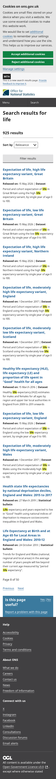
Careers (8, 673)
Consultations (12, 732)
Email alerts (10, 743)
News (6, 685)
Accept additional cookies (28, 54)
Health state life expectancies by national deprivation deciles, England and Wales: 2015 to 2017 (27, 490)
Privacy (7, 644)
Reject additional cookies (28, 62)
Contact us (10, 679)
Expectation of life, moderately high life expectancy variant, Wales (27, 450)
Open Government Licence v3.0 (23, 767)
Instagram (9, 714)
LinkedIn (8, 726)
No (49, 599)
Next (21, 588)
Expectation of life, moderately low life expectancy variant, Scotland (27, 332)
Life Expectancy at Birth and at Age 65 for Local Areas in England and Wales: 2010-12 (26, 535)
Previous (8, 588)
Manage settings (14, 69)
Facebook (9, 720)
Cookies (8, 638)
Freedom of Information (18, 691)
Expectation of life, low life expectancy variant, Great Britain (23, 214)
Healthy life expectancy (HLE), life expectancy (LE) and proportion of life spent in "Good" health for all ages (26, 375)
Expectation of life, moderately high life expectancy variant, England (27, 291)
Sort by (8, 145)
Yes (42, 599)
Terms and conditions (17, 649)
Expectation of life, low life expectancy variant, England (25, 415)
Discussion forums (15, 737)
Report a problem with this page (26, 612)
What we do (10, 668)
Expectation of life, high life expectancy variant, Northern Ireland (26, 251)
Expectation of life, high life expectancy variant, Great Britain (24, 173)
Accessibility (11, 632)
